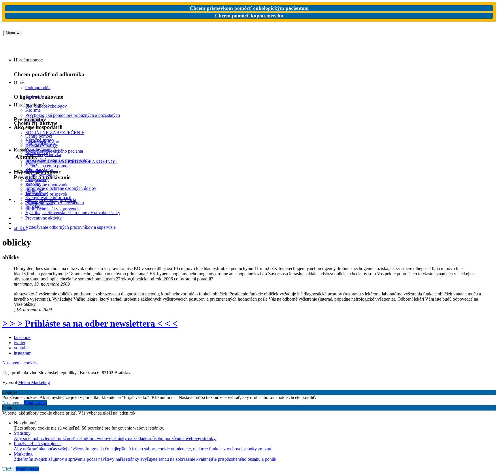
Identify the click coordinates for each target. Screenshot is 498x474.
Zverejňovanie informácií (48, 197)
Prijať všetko (35, 402)
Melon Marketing (34, 382)
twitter (19, 342)
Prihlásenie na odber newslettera (54, 202)
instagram (22, 353)
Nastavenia (13, 402)
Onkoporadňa (37, 87)
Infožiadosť (35, 206)
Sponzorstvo (36, 152)
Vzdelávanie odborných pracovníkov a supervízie (70, 227)
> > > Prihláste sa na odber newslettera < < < (90, 323)
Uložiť (9, 468)
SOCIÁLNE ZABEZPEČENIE (54, 132)
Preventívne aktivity (43, 218)
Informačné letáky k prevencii (52, 208)
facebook (22, 337)
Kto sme (33, 110)
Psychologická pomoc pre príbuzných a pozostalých (72, 115)
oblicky (20, 228)
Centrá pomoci (38, 175)
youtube (21, 347)
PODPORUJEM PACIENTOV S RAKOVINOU (71, 161)
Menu (13, 33)
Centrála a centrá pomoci (48, 165)
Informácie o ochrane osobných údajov (60, 188)
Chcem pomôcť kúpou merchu (249, 15)
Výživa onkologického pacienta (54, 151)
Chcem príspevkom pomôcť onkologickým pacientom (249, 8)
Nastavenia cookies (19, 362)
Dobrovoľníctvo (40, 143)
